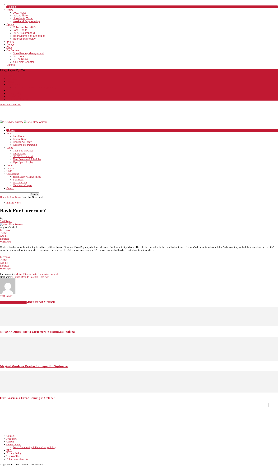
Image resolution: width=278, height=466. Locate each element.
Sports (10, 24)
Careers (10, 81)
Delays (10, 44)
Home (3, 197)
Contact (10, 64)
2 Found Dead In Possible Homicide (30, 277)
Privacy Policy (13, 93)
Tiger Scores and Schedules (29, 35)
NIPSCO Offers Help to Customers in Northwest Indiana (37, 331)
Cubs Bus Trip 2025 (24, 27)
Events (10, 41)
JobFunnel (11, 78)
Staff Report (6, 221)
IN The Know (20, 59)
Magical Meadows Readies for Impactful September (34, 366)
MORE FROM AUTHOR (41, 302)
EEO (9, 90)
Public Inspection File (17, 99)
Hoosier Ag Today (23, 18)
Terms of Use (13, 96)
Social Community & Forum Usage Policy (34, 87)
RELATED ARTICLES (13, 302)
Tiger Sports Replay (24, 38)
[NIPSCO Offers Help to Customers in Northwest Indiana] (139, 325)
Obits (9, 47)
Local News (19, 12)
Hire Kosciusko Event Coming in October (27, 398)
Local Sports (20, 30)
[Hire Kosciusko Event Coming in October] (139, 391)
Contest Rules (13, 84)
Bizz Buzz (18, 56)
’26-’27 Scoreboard (24, 33)
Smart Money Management (28, 53)
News (9, 9)
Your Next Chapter (23, 62)
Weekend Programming (26, 21)
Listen (12, 6)
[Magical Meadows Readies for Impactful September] (139, 360)
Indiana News (21, 15)
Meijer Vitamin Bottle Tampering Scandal (37, 274)
